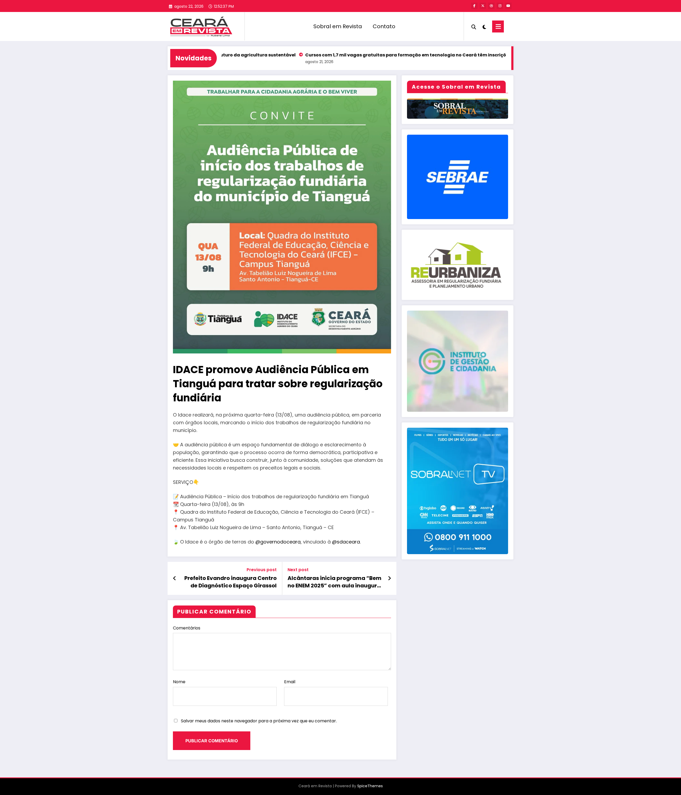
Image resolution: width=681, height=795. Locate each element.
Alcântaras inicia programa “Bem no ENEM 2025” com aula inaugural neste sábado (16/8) (335, 582)
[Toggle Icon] (498, 26)
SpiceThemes (370, 786)
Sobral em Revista (337, 26)
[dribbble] (491, 6)
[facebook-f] (474, 6)
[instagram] (500, 6)
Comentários (186, 628)
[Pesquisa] (473, 26)
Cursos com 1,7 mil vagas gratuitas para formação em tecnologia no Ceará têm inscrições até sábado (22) (387, 55)
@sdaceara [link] (346, 541)
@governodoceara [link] (278, 541)
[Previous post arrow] (174, 578)
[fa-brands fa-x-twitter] (483, 6)
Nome (179, 682)
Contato (384, 26)
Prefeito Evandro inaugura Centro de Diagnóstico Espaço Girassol (230, 581)
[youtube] (508, 6)
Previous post (262, 569)
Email (289, 682)
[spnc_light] (484, 26)
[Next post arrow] (389, 578)
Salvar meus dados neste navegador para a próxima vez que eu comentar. (259, 721)
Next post (298, 569)
